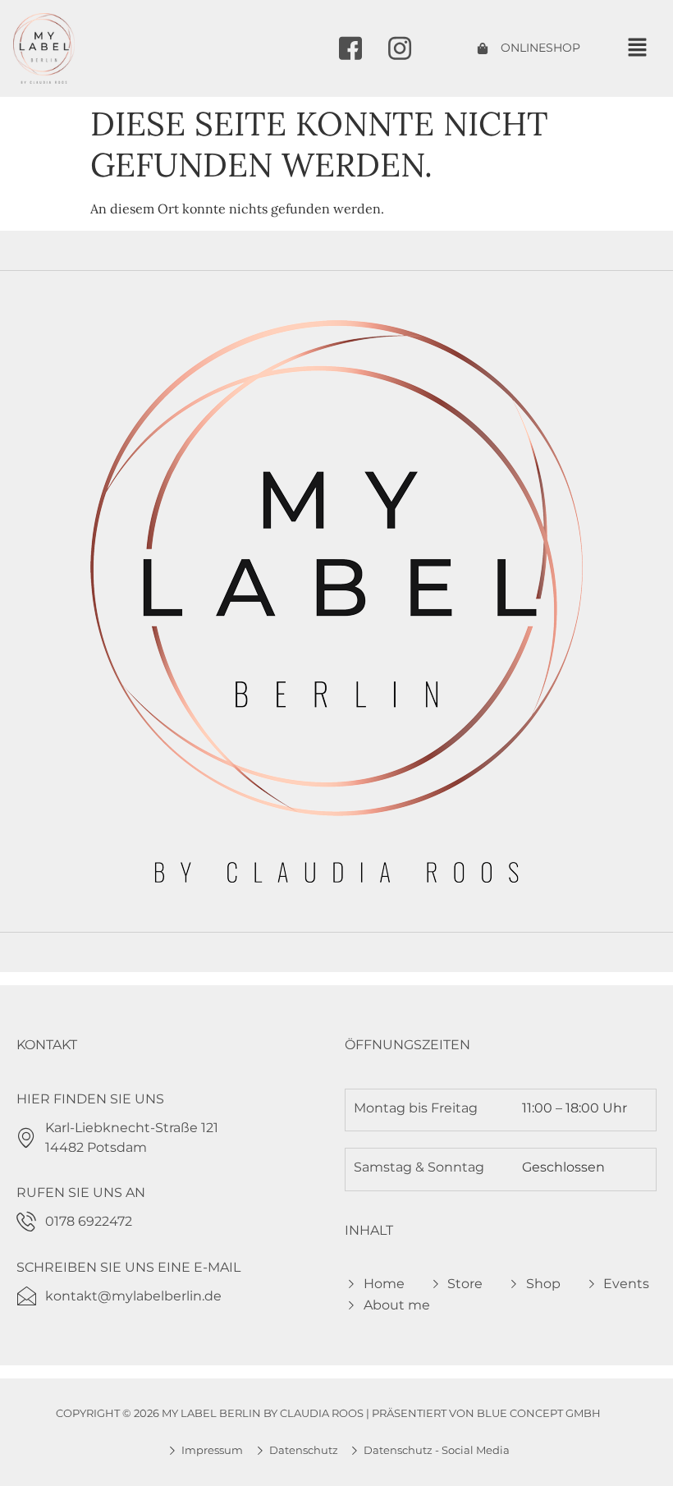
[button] (637, 48)
